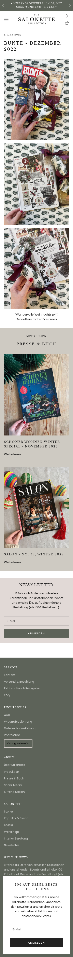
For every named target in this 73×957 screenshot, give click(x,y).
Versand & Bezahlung (19, 682)
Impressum (12, 735)
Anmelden (36, 943)
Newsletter (11, 845)
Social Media (13, 785)
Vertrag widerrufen (18, 743)
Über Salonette (14, 765)
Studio (8, 825)
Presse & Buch (14, 778)
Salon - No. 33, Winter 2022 (34, 554)
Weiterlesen (12, 454)
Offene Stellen (14, 792)
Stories (9, 811)
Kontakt (9, 675)
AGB (7, 715)
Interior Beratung (16, 838)
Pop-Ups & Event (16, 818)
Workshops (11, 832)
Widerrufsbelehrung (18, 722)
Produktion (11, 772)
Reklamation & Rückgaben (22, 688)
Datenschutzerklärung (19, 728)
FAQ (7, 695)
